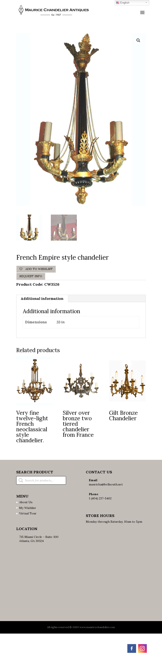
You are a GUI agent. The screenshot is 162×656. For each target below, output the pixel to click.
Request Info (30, 276)
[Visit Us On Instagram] (142, 652)
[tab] (42, 298)
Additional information (42, 298)
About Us (25, 502)
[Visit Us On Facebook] (131, 652)
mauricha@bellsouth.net (106, 484)
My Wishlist (27, 508)
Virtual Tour (27, 513)
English (124, 2)
